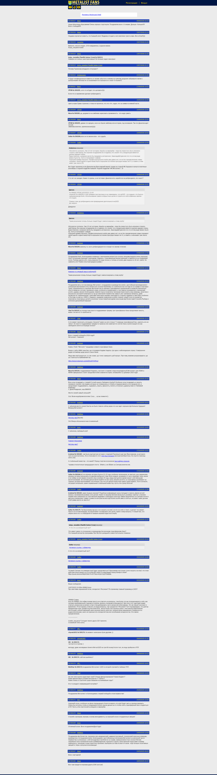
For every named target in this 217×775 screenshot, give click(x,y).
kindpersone (81, 75)
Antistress (80, 213)
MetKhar (80, 281)
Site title (83, 3)
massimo (80, 42)
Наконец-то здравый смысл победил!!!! (82, 272)
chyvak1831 (81, 638)
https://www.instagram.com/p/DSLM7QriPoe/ (83, 361)
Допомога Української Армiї (91, 15)
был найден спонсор (122, 461)
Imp (78, 700)
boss (78, 427)
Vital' (78, 318)
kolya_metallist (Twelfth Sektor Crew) (89, 65)
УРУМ (79, 110)
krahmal (80, 243)
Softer (79, 142)
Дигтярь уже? (73, 418)
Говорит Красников (75, 441)
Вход (143, 3)
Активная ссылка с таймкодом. (80, 547)
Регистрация (131, 3)
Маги (79, 21)
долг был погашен (107, 456)
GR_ (78, 629)
